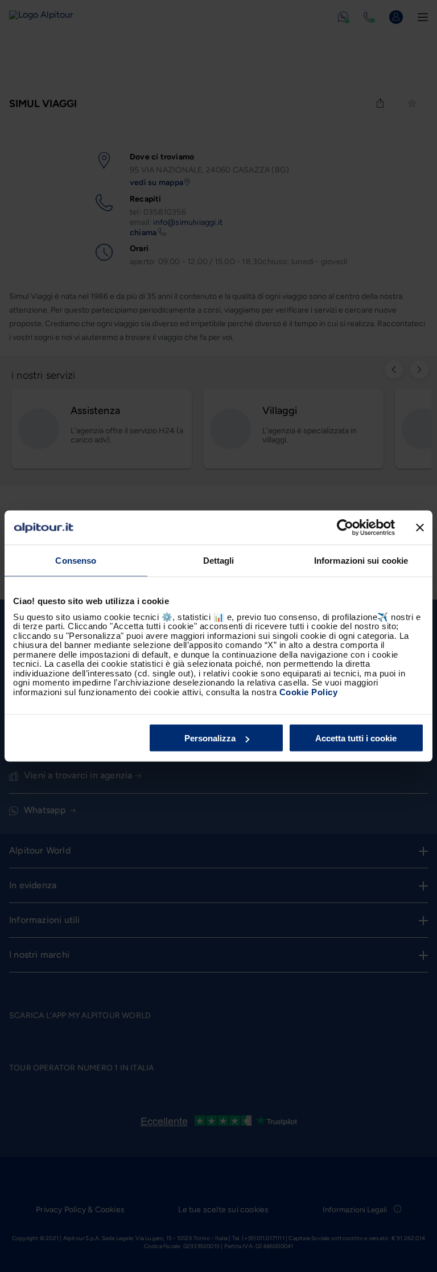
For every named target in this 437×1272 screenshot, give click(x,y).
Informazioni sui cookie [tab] (361, 560)
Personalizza (210, 738)
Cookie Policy (308, 691)
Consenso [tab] (75, 560)
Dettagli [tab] (218, 560)
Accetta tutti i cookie (356, 738)
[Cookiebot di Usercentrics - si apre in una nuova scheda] (345, 527)
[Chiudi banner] (420, 528)
